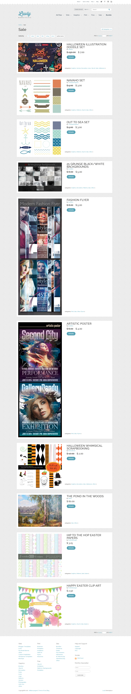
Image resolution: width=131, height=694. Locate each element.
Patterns (79, 110)
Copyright (78, 648)
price (53, 36)
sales (32, 36)
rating (47, 36)
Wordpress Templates (25, 656)
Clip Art (93, 68)
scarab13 (70, 169)
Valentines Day (60, 658)
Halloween (102, 68)
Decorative (84, 68)
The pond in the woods (85, 496)
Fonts (20, 672)
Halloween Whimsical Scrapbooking (84, 447)
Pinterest (108, 1)
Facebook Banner (24, 650)
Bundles (58, 646)
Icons (89, 68)
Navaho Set (76, 80)
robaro (70, 498)
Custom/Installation (24, 654)
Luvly (103, 690)
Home (20, 25)
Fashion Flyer (78, 200)
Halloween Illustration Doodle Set (86, 46)
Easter (86, 573)
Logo (20, 676)
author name (60, 36)
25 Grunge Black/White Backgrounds (85, 165)
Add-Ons (21, 684)
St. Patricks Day (60, 656)
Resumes (40, 656)
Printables (40, 648)
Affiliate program (33, 690)
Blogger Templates (25, 646)
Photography (22, 682)
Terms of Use (42, 690)
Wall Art (39, 652)
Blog (48, 690)
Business (40, 646)
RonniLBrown (71, 450)
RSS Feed (80, 658)
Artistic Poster (79, 323)
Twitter (101, 1)
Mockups (21, 658)
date (38, 36)
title (43, 36)
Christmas (59, 648)
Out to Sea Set (78, 122)
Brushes (21, 666)
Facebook (105, 1)
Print (72, 311)
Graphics (73, 68)
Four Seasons (60, 652)
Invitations (40, 650)
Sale (97, 68)
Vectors (79, 68)
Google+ (111, 1)
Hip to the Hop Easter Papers (84, 536)
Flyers (82, 311)
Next (110, 35)
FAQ (76, 650)
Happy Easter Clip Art (84, 585)
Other (90, 110)
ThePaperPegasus (73, 82)
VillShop (70, 49)
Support (77, 646)
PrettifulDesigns (72, 540)
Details (71, 57)
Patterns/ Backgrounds (44, 668)
